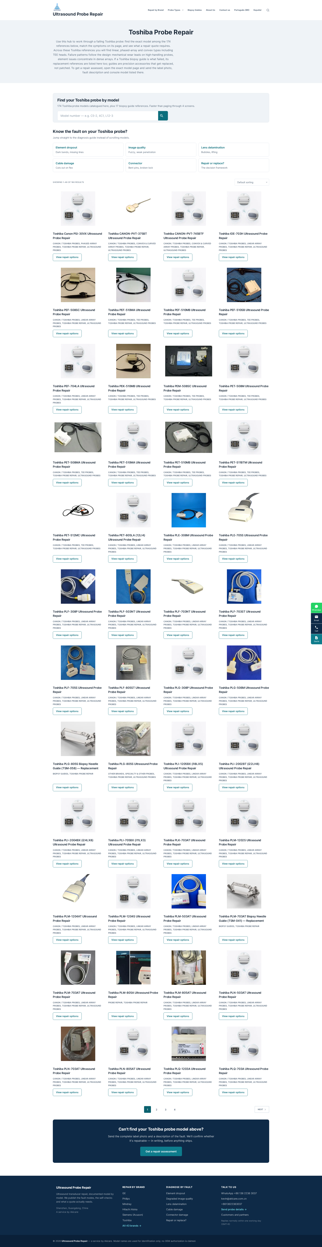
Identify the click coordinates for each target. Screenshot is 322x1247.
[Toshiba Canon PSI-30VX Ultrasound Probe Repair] (78, 208)
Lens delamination (176, 1204)
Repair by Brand (156, 10)
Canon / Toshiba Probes (66, 243)
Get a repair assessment (161, 1151)
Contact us (224, 10)
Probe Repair (115, 1002)
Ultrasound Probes (119, 250)
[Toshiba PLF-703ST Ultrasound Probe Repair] (244, 586)
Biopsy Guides (195, 10)
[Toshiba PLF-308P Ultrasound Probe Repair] (78, 586)
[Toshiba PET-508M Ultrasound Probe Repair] (244, 361)
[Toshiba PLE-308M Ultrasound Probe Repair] (189, 510)
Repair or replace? (176, 1220)
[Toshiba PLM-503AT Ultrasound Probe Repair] (189, 891)
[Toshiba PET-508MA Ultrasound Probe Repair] (78, 437)
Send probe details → (234, 1209)
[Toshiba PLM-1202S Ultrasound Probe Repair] (244, 815)
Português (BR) (241, 10)
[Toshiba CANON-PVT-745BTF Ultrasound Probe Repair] (189, 208)
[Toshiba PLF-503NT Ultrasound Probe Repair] (133, 586)
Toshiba (126, 1220)
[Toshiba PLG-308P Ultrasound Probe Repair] (189, 663)
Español (257, 10)
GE (124, 1193)
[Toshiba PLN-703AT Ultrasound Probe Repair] (78, 1044)
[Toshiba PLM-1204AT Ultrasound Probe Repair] (78, 891)
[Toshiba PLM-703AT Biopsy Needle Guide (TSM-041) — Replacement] (244, 891)
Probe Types (174, 10)
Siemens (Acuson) (132, 1214)
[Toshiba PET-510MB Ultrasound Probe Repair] (189, 437)
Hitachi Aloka (129, 1209)
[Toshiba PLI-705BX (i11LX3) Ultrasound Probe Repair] (133, 815)
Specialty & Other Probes (139, 773)
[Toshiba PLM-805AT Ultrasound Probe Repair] (189, 967)
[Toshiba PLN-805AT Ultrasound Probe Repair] (133, 1044)
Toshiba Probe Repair (74, 247)
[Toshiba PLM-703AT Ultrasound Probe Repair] (78, 967)
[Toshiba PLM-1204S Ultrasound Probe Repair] (133, 891)
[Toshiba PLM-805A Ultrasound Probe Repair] (133, 967)
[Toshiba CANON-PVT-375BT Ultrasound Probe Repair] (133, 208)
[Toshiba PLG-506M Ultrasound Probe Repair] (244, 663)
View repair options (67, 257)
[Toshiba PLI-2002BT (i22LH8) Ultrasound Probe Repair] (244, 739)
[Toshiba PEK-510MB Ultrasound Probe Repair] (133, 361)
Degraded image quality (179, 1198)
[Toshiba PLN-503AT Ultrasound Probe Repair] (244, 967)
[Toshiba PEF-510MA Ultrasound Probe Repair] (133, 285)
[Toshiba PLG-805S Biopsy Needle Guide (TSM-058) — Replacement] (78, 739)
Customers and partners (235, 1214)
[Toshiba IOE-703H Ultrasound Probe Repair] (244, 208)
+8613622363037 (231, 1204)
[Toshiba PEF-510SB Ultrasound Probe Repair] (244, 285)
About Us (210, 10)
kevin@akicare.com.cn (234, 1198)
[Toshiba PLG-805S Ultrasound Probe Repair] (133, 739)
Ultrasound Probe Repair (78, 14)
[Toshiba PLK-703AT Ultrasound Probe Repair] (189, 815)
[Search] (268, 10)
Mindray (126, 1204)
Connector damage (177, 1214)
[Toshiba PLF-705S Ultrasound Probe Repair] (78, 663)
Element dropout (175, 1193)
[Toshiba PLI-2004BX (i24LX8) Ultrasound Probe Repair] (78, 815)
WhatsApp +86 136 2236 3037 (239, 1193)
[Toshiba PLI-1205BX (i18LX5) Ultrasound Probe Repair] (189, 739)
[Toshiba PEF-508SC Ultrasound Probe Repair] (78, 285)
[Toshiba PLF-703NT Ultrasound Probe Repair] (189, 586)
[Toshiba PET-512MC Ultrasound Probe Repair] (78, 510)
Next (260, 1109)
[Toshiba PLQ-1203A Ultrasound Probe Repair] (189, 1044)
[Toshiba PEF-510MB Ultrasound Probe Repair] (189, 285)
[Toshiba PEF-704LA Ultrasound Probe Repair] (78, 361)
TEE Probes (142, 320)
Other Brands (116, 773)
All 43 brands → (131, 1225)
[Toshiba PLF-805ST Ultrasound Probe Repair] (133, 663)
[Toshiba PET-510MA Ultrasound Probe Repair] (133, 437)
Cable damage (174, 1209)
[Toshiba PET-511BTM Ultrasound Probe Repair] (244, 437)
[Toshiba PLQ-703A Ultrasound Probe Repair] (244, 1044)
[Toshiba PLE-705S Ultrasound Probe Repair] (244, 510)
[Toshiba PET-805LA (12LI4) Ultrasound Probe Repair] (133, 510)
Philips (126, 1198)
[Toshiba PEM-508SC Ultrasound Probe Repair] (189, 361)
